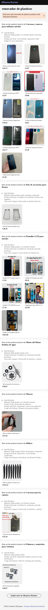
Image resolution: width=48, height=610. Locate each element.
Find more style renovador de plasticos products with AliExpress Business (21, 15)
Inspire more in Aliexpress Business (24, 596)
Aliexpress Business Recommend (34, 606)
